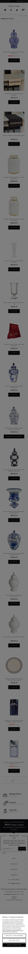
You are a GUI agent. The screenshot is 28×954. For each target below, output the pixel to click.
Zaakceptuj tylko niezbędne (14, 936)
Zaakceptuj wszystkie (14, 945)
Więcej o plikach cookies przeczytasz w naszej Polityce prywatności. (12, 931)
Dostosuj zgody (14, 940)
